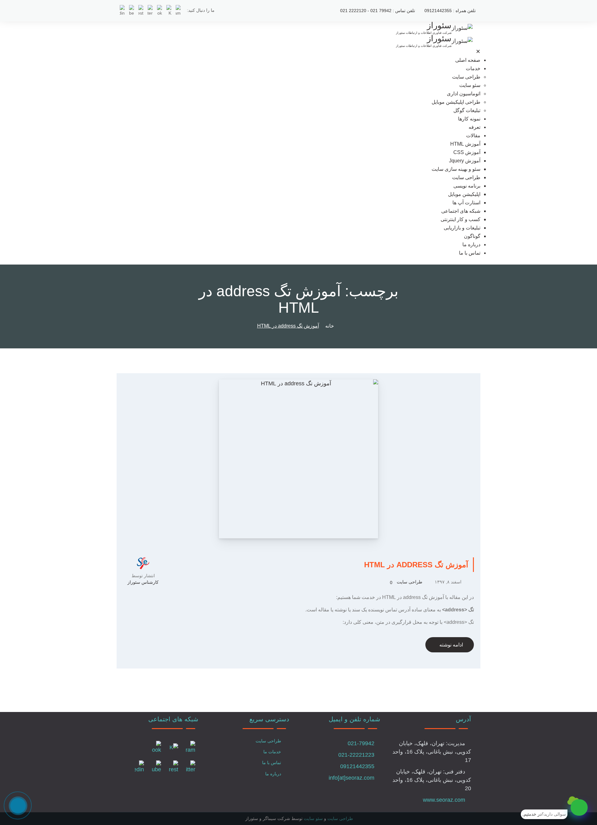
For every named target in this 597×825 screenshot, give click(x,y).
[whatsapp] (579, 807)
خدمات (473, 68)
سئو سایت (469, 85)
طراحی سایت (466, 76)
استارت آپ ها (466, 202)
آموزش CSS (466, 152)
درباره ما (471, 244)
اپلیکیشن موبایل (464, 194)
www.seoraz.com (444, 800)
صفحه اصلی (467, 60)
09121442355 (357, 766)
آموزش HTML (465, 144)
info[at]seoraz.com (351, 778)
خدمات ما (272, 751)
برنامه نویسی (466, 185)
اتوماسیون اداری (463, 93)
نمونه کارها (469, 118)
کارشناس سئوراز (143, 582)
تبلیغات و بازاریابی (462, 227)
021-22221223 (356, 755)
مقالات (473, 135)
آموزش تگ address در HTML (416, 564)
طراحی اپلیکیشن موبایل (456, 102)
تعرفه (474, 127)
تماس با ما (469, 253)
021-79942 (361, 743)
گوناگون (472, 236)
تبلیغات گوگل (466, 110)
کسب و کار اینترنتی (460, 219)
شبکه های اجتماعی (460, 211)
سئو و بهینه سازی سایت (456, 169)
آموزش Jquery (464, 160)
